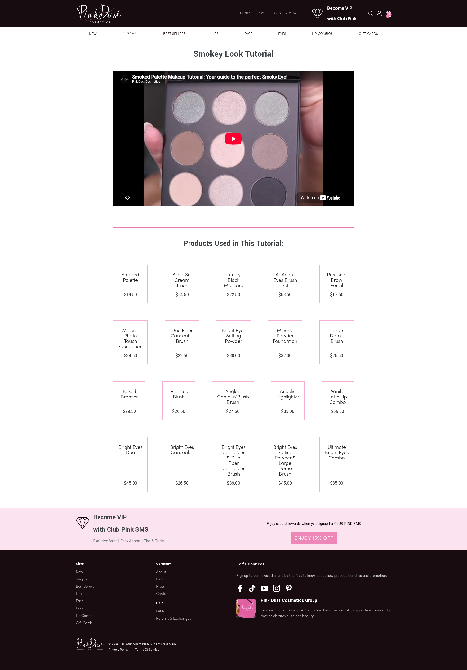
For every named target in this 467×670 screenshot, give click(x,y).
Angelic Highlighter (287, 394)
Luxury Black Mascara (233, 280)
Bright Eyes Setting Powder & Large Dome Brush (285, 461)
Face (248, 33)
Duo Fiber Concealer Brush (182, 336)
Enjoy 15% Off (313, 538)
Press (160, 586)
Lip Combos (322, 33)
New (93, 33)
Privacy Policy (118, 649)
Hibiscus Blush (179, 394)
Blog (277, 13)
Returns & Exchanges (173, 618)
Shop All (130, 33)
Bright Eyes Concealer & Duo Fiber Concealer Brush (234, 461)
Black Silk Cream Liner (182, 280)
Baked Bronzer (129, 394)
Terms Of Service (147, 649)
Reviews (292, 13)
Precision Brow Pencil (336, 280)
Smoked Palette (130, 278)
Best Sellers (174, 33)
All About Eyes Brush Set (285, 280)
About (263, 13)
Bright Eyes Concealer (182, 450)
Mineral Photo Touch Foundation (130, 338)
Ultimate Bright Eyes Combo (337, 453)
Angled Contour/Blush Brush (233, 397)
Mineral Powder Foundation (285, 336)
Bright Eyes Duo (130, 450)
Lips (215, 33)
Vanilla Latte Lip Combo (337, 397)
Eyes (282, 33)
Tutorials (245, 13)
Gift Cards (368, 33)
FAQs (160, 611)
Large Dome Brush (336, 336)
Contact (163, 594)
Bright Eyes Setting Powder (234, 336)
